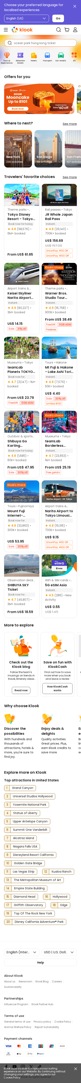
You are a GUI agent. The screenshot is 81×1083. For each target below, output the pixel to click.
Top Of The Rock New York (33, 913)
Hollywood (60, 897)
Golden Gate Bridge (28, 863)
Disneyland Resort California (33, 855)
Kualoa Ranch (61, 871)
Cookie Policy (12, 1077)
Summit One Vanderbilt (30, 830)
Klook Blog (42, 981)
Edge (64, 905)
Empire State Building (29, 888)
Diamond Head (24, 897)
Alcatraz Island (23, 838)
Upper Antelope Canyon (30, 821)
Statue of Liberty (25, 813)
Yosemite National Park (29, 805)
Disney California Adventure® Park (39, 922)
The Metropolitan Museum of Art (37, 880)
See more (70, 124)
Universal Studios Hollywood (33, 796)
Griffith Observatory (28, 905)
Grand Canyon (22, 788)
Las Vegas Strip (23, 871)
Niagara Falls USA (25, 846)
